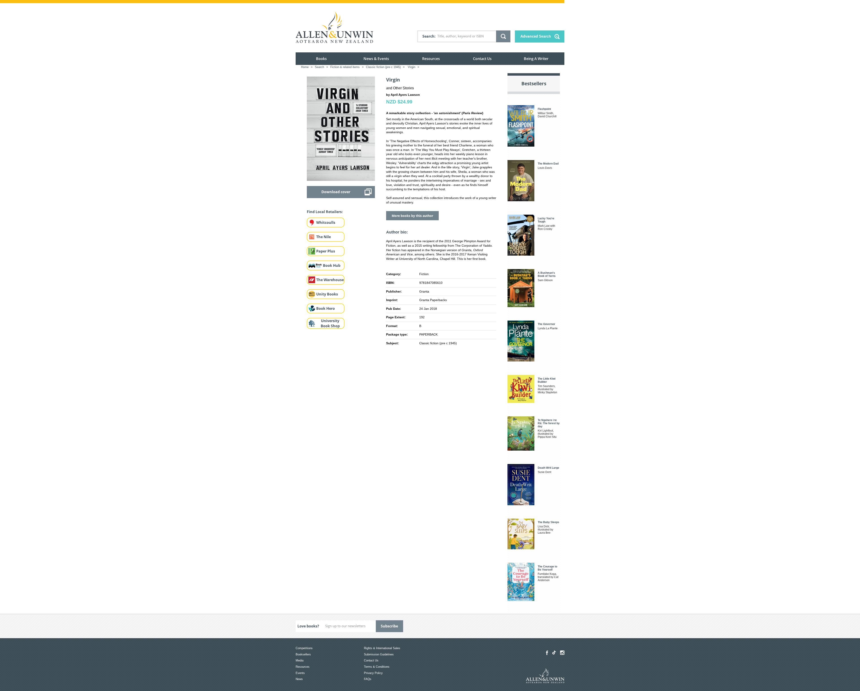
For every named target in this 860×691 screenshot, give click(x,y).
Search (428, 36)
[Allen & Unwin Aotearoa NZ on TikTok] (554, 652)
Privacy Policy (373, 673)
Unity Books (327, 294)
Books (321, 58)
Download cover (335, 191)
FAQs (367, 679)
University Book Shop (330, 323)
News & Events (376, 58)
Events (300, 673)
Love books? (308, 626)
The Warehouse (330, 279)
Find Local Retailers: (325, 211)
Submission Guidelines (379, 654)
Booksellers (303, 654)
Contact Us (482, 58)
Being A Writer (536, 58)
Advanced (535, 36)
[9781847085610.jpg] (341, 128)
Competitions (304, 648)
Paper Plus (325, 251)
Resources (431, 58)
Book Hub (331, 265)
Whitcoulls (325, 222)
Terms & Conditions (376, 666)
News (299, 679)
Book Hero (325, 308)
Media (299, 660)
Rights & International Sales (382, 648)
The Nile (323, 236)
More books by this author (412, 216)
